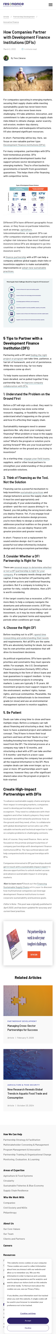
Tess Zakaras (20, 58)
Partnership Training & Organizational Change (27, 1154)
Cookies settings (28, 1313)
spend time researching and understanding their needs (26, 636)
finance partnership (15, 257)
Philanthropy (10, 1212)
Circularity (8, 1180)
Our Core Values (11, 1228)
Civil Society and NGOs (15, 1207)
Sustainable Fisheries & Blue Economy (23, 1185)
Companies (9, 1202)
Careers (7, 1245)
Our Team (8, 1233)
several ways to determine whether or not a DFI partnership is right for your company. (27, 571)
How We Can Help (12, 1134)
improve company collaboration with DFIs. (23, 384)
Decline (28, 1328)
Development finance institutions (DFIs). (24, 144)
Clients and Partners (14, 1238)
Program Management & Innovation (21, 1149)
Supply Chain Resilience (15, 1190)
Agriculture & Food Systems (18, 1175)
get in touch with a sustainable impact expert (25, 866)
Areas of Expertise (13, 1170)
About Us (8, 1223)
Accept (28, 1320)
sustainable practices (31, 492)
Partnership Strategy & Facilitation (21, 1139)
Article (6, 16)
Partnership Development (24, 16)
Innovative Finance (11, 22)
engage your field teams (36, 458)
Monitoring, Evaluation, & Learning (21, 1159)
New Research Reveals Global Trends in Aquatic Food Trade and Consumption (27, 1093)
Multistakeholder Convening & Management (26, 1144)
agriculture (26, 229)
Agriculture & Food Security (23, 1085)
